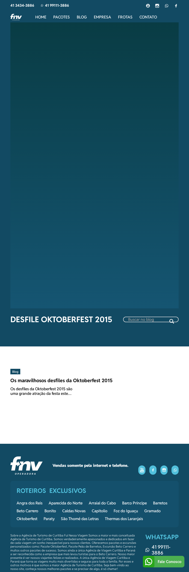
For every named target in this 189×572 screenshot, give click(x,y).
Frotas (125, 17)
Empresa (102, 17)
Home (40, 17)
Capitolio (99, 511)
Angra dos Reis (29, 503)
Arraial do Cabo (102, 503)
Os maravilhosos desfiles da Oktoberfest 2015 (61, 380)
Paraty (49, 518)
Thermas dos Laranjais (124, 518)
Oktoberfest (27, 518)
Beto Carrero (27, 511)
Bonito (50, 511)
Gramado (152, 511)
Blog (82, 17)
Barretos (160, 503)
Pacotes (61, 17)
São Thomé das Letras (80, 518)
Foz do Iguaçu (126, 511)
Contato (148, 17)
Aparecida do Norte (66, 503)
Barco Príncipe (134, 503)
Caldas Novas (74, 511)
